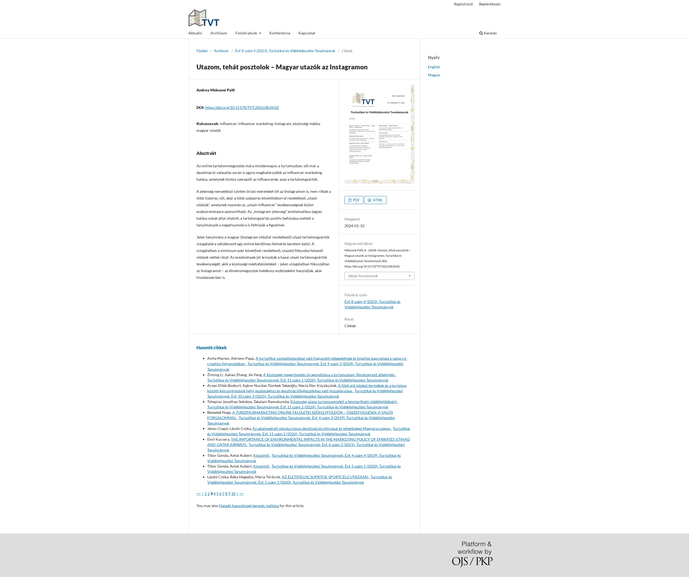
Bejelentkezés (490, 4)
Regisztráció (463, 4)
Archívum (218, 33)
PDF (356, 200)
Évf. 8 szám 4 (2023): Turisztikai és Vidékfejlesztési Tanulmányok (285, 51)
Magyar (434, 75)
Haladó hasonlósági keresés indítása (249, 505)
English (434, 67)
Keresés (490, 33)
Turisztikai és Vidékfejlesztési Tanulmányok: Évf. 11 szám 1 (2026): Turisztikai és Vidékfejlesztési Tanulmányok (297, 380)
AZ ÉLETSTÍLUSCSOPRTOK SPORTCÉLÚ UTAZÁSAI (325, 477)
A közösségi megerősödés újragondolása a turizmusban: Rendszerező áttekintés (329, 374)
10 (233, 493)
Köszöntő (261, 455)
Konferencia (279, 33)
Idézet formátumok (363, 276)
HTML (377, 200)
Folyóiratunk (246, 33)
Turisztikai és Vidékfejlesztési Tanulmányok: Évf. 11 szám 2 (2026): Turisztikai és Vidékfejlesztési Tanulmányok (297, 407)
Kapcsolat (306, 33)
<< (198, 493)
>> (241, 493)
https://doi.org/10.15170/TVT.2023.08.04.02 (242, 107)
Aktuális (195, 33)
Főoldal (202, 51)
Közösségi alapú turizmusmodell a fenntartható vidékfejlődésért (344, 401)
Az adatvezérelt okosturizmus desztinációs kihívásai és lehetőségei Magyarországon (321, 428)
